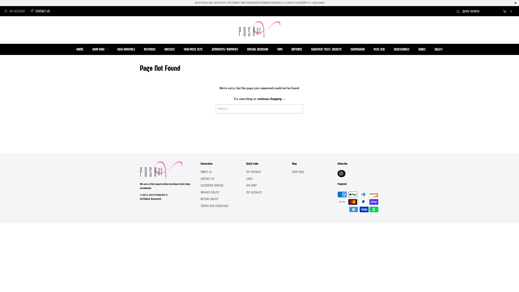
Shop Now (98, 49)
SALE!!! (438, 49)
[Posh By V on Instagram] (341, 173)
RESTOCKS (149, 49)
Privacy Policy (210, 192)
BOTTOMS (297, 49)
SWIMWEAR (358, 49)
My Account (17, 11)
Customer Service (212, 185)
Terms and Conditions (215, 206)
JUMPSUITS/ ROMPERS (224, 49)
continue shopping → (271, 99)
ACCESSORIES (401, 49)
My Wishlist (254, 192)
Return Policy (209, 199)
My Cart (251, 185)
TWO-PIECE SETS (193, 49)
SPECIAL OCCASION (257, 49)
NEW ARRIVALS (126, 49)
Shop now (298, 172)
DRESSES (169, 49)
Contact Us (42, 11)
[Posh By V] (259, 29)
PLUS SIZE (379, 49)
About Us (206, 172)
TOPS (280, 49)
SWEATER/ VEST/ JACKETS (326, 49)
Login (249, 179)
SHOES (422, 49)
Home (79, 49)
